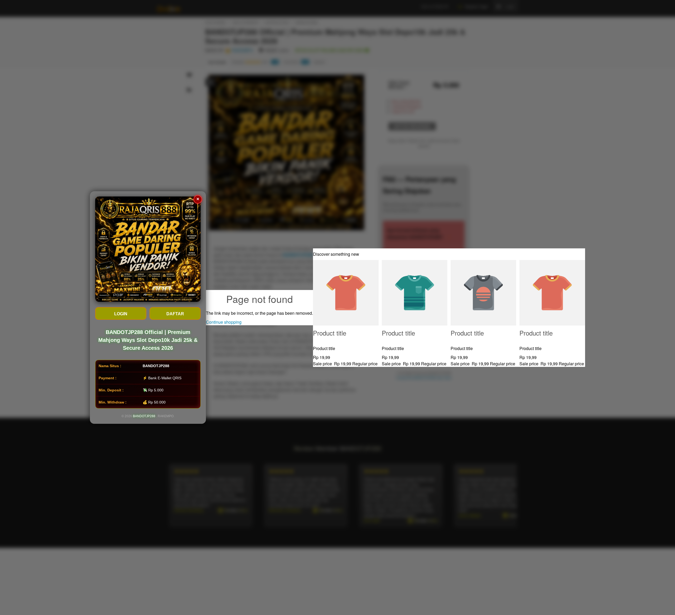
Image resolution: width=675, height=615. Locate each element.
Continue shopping (224, 322)
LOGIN (120, 314)
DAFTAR (175, 314)
